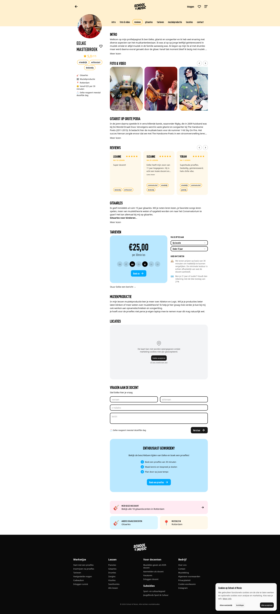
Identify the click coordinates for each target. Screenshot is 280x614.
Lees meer (151, 174)
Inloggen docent (150, 579)
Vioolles (112, 580)
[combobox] (189, 242)
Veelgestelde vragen (82, 576)
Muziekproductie (175, 22)
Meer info (227, 598)
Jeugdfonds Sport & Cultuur (155, 595)
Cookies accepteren (158, 358)
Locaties (189, 22)
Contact (200, 22)
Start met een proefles (83, 565)
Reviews (137, 22)
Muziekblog (183, 572)
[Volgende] (205, 63)
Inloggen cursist (80, 584)
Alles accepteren (266, 605)
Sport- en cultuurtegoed (154, 591)
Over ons (182, 565)
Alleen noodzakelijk (226, 605)
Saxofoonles (113, 584)
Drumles (112, 572)
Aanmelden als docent (153, 571)
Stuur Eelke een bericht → (123, 286)
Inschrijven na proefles (83, 568)
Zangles (111, 576)
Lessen (112, 559)
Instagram (183, 588)
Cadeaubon (78, 580)
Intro (114, 22)
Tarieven (160, 22)
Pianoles (112, 565)
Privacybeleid (184, 580)
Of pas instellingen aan (159, 362)
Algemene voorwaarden (189, 576)
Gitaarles (149, 22)
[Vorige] (199, 63)
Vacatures (147, 575)
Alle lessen (113, 588)
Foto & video (125, 22)
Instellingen (240, 605)
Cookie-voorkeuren (187, 584)
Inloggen (190, 6)
